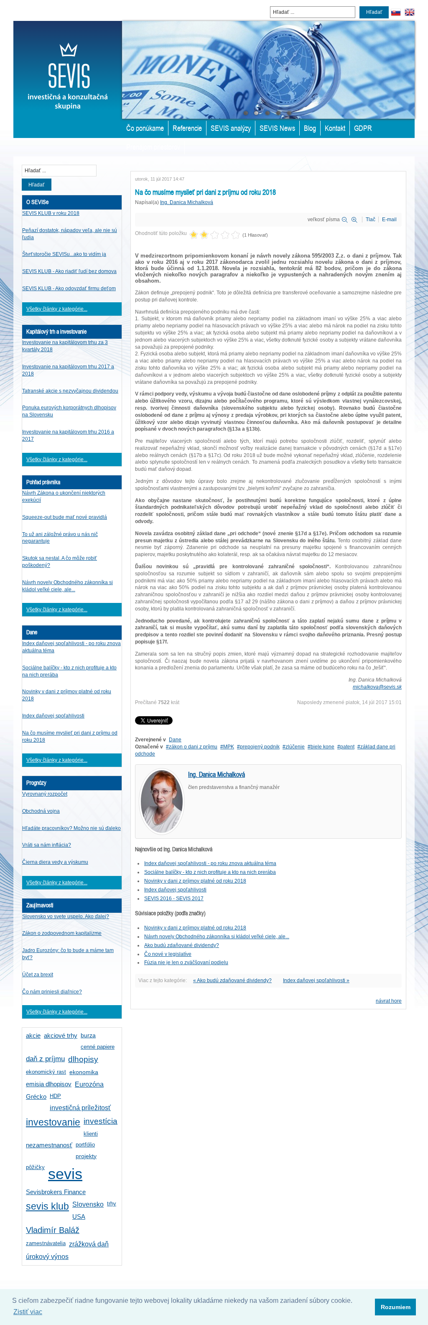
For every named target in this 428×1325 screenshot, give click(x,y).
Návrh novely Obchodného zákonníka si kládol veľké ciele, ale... (216, 936)
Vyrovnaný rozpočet (44, 794)
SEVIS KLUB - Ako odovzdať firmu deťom (69, 288)
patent (347, 747)
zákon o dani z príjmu (193, 747)
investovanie (53, 1122)
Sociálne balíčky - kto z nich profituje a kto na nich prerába (210, 872)
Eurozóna (89, 1084)
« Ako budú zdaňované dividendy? (232, 980)
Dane (175, 740)
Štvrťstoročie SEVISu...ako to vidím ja (64, 254)
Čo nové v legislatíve (167, 954)
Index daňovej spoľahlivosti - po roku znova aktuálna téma (210, 863)
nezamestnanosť (49, 1145)
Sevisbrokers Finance (56, 1192)
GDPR (363, 128)
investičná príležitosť (80, 1107)
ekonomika (83, 1072)
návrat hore (389, 1001)
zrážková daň (89, 1244)
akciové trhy (60, 1035)
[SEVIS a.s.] (67, 65)
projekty (86, 1156)
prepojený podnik (260, 747)
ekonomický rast (46, 1072)
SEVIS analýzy (231, 128)
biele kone (322, 747)
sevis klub (47, 1206)
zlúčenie (295, 747)
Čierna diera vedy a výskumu (55, 862)
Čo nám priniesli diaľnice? (52, 992)
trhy (111, 1203)
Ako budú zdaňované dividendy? (181, 945)
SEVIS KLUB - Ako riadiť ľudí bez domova (69, 271)
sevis (65, 1173)
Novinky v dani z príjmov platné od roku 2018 (195, 881)
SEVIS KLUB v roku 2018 (50, 213)
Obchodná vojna (41, 811)
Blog (310, 128)
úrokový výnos (47, 1256)
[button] (395, 1307)
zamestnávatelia (46, 1243)
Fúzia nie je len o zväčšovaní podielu (186, 962)
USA (78, 1216)
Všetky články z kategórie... (56, 309)
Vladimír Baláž (52, 1230)
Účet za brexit (37, 975)
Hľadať (374, 12)
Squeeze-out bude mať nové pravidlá (64, 517)
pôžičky (35, 1167)
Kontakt (335, 128)
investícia (100, 1121)
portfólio (85, 1144)
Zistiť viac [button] (27, 1311)
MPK (228, 747)
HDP (55, 1096)
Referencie (187, 128)
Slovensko (88, 1204)
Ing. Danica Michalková (186, 202)
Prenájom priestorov (153, 146)
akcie (33, 1035)
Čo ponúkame (145, 128)
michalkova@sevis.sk (377, 687)
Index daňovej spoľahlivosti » (316, 980)
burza (88, 1035)
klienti (91, 1134)
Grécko (36, 1096)
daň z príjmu (45, 1059)
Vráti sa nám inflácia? (46, 845)
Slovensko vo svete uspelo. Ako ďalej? (65, 916)
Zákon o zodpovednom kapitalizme (62, 933)
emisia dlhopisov (48, 1084)
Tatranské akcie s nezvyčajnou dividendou (70, 391)
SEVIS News (277, 128)
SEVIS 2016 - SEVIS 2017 (174, 898)
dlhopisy (83, 1059)
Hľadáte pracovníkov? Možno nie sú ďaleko (71, 828)
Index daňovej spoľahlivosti (53, 716)
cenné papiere (98, 1047)
